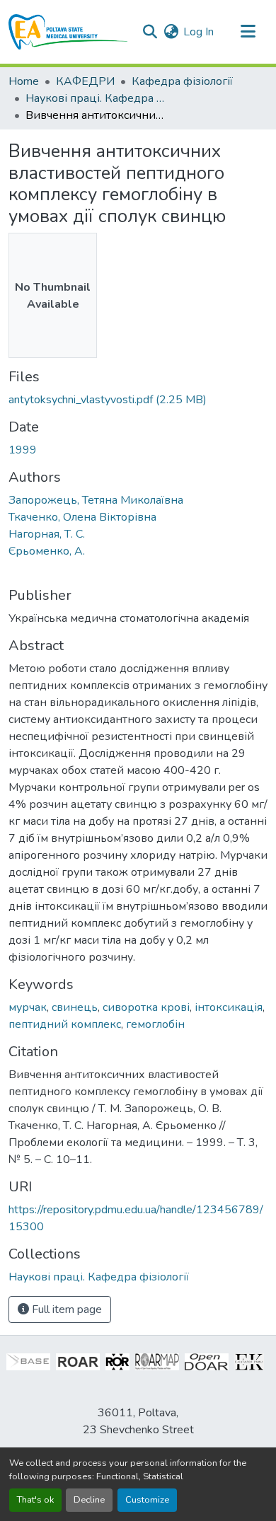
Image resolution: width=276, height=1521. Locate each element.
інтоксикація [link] (229, 1007)
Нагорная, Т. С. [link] (46, 534)
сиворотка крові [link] (146, 1007)
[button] (68, 32)
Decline (89, 1499)
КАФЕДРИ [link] (85, 81)
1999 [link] (22, 450)
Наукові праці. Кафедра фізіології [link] (96, 98)
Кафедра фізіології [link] (182, 81)
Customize (147, 1499)
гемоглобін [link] (155, 1024)
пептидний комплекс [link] (64, 1024)
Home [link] (23, 81)
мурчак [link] (27, 1007)
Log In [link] (198, 32)
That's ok (35, 1499)
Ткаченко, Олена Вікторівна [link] (82, 517)
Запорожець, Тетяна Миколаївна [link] (95, 500)
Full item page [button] (65, 1309)
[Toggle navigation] (248, 31)
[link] (138, 399)
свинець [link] (75, 1007)
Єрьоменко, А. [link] (46, 551)
